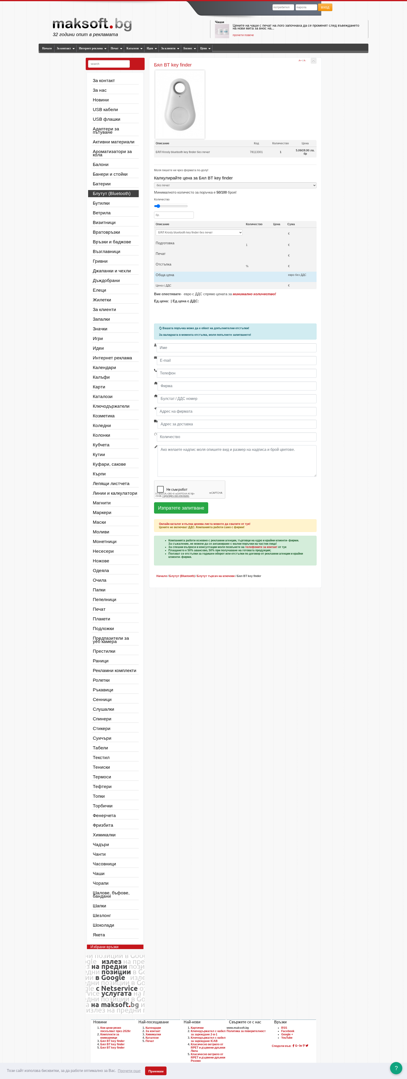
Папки (99, 589)
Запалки (101, 319)
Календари (104, 367)
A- (305, 60)
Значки (100, 328)
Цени (203, 48)
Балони (101, 164)
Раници (101, 660)
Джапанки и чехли (112, 270)
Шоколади (103, 925)
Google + (287, 1034)
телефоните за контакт (261, 547)
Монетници (105, 541)
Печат (114, 48)
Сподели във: (281, 1046)
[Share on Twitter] (306, 1045)
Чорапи (101, 883)
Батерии (102, 183)
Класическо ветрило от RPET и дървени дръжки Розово (208, 1057)
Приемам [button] (155, 1071)
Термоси (102, 776)
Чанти (99, 854)
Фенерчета (104, 815)
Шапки (99, 905)
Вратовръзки (106, 232)
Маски (99, 522)
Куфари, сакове (109, 464)
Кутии (99, 454)
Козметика (104, 415)
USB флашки (106, 119)
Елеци (99, 290)
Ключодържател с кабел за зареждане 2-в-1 (208, 1032)
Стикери (101, 728)
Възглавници (106, 251)
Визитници (104, 222)
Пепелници (104, 599)
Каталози (132, 48)
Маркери (102, 512)
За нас (100, 90)
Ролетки (101, 680)
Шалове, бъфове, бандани (111, 894)
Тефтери (102, 786)
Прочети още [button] (129, 1071)
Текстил (101, 757)
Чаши (219, 22)
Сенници (102, 699)
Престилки (104, 651)
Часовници (104, 863)
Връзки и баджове (112, 241)
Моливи (101, 531)
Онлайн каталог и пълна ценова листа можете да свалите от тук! (204, 524)
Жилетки (102, 299)
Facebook (287, 1031)
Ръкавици (103, 689)
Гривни (100, 261)
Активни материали (113, 141)
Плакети (101, 618)
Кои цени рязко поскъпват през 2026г (115, 1029)
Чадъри (101, 844)
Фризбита (103, 825)
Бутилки (101, 203)
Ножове (101, 560)
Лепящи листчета (111, 483)
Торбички (103, 805)
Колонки (101, 435)
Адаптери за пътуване (106, 130)
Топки (99, 796)
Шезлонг (102, 915)
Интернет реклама (91, 48)
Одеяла (101, 570)
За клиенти (168, 48)
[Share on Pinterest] (304, 1045)
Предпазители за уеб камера (111, 640)
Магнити (102, 502)
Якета (99, 934)
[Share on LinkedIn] (300, 1045)
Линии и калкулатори (115, 493)
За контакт (64, 48)
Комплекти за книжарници (109, 1036)
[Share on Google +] (297, 1045)
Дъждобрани (106, 280)
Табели (100, 747)
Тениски (101, 767)
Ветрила (102, 212)
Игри (98, 338)
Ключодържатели (111, 406)
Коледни (102, 425)
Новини (101, 99)
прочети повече (243, 35)
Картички (197, 1027)
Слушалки (103, 709)
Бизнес (187, 48)
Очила (99, 580)
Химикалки (104, 834)
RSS (284, 1027)
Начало (47, 48)
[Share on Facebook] (293, 1045)
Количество (162, 199)
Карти (99, 386)
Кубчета (101, 444)
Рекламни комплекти (114, 670)
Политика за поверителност (246, 1031)
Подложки (103, 628)
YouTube (287, 1037)
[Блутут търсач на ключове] (314, 61)
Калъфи (101, 377)
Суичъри (102, 738)
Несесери (103, 551)
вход (325, 7)
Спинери (102, 718)
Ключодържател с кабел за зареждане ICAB (208, 1039)
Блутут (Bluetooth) (111, 193)
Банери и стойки (110, 174)
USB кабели (105, 109)
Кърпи (99, 473)
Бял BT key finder (112, 1041)
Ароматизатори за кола (112, 153)
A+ (300, 60)
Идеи (150, 48)
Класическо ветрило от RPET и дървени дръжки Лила (208, 1048)
